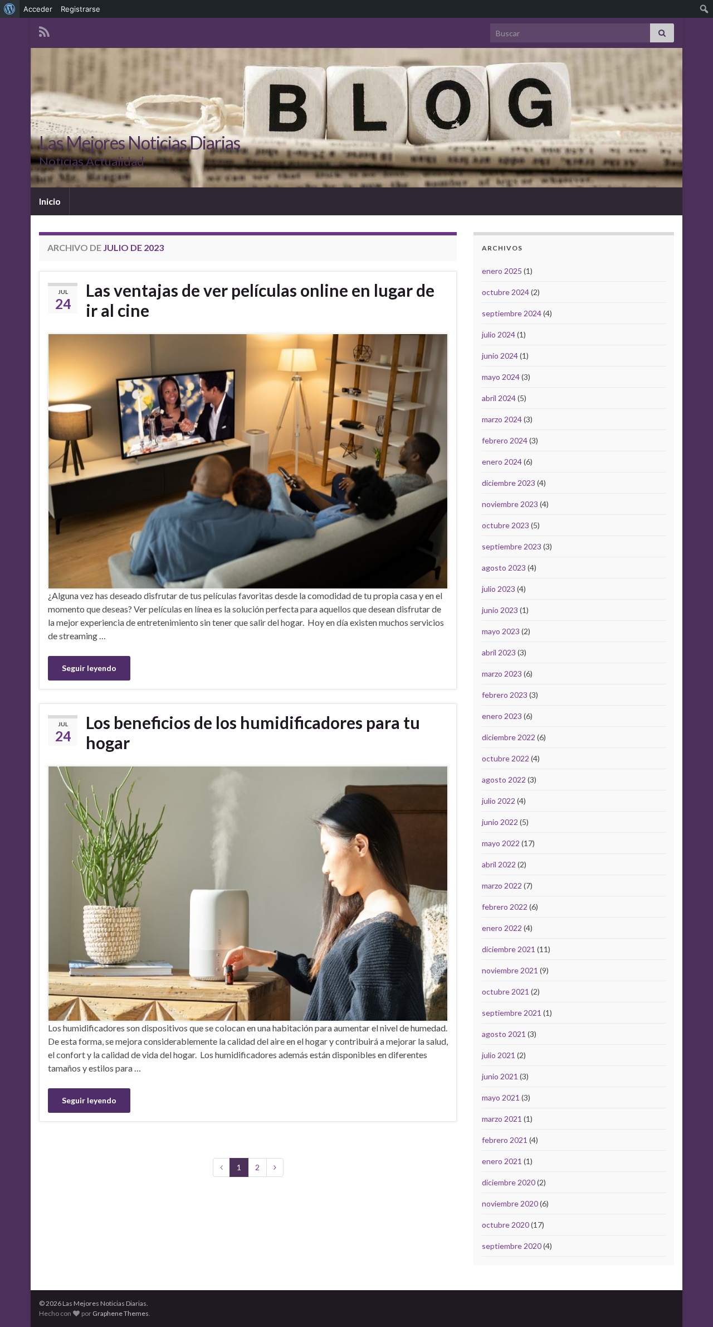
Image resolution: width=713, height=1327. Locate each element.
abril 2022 (499, 864)
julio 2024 (498, 334)
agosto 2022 (504, 779)
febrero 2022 (505, 906)
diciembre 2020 (508, 1182)
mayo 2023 (501, 631)
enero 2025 (502, 271)
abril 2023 (499, 652)
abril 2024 (499, 398)
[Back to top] (688, 1302)
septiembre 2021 (511, 1012)
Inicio (50, 201)
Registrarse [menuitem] (80, 8)
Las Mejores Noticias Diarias (139, 142)
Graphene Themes (120, 1313)
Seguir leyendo (89, 668)
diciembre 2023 (508, 483)
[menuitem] (9, 9)
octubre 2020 (505, 1224)
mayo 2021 (501, 1097)
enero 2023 (502, 716)
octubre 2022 (505, 758)
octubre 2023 (505, 525)
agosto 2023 (504, 567)
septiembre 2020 (511, 1246)
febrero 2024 (505, 440)
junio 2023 (500, 610)
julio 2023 (498, 588)
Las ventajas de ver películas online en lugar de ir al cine (260, 300)
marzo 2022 (502, 885)
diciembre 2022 (508, 737)
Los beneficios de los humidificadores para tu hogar (253, 732)
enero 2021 (502, 1161)
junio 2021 (500, 1076)
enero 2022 (502, 928)
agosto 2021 (504, 1034)
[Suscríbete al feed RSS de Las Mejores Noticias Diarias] (44, 30)
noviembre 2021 (510, 970)
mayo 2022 (501, 843)
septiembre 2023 (511, 546)
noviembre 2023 (510, 504)
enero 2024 (502, 461)
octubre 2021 (505, 991)
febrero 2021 (505, 1140)
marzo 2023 (502, 673)
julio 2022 (498, 800)
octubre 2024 (505, 292)
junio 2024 (500, 355)
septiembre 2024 (511, 313)
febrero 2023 (505, 694)
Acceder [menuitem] (37, 8)
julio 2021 (498, 1055)
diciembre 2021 (508, 949)
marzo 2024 (502, 419)
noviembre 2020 (510, 1203)
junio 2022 (500, 822)
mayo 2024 (501, 377)
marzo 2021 (502, 1118)
